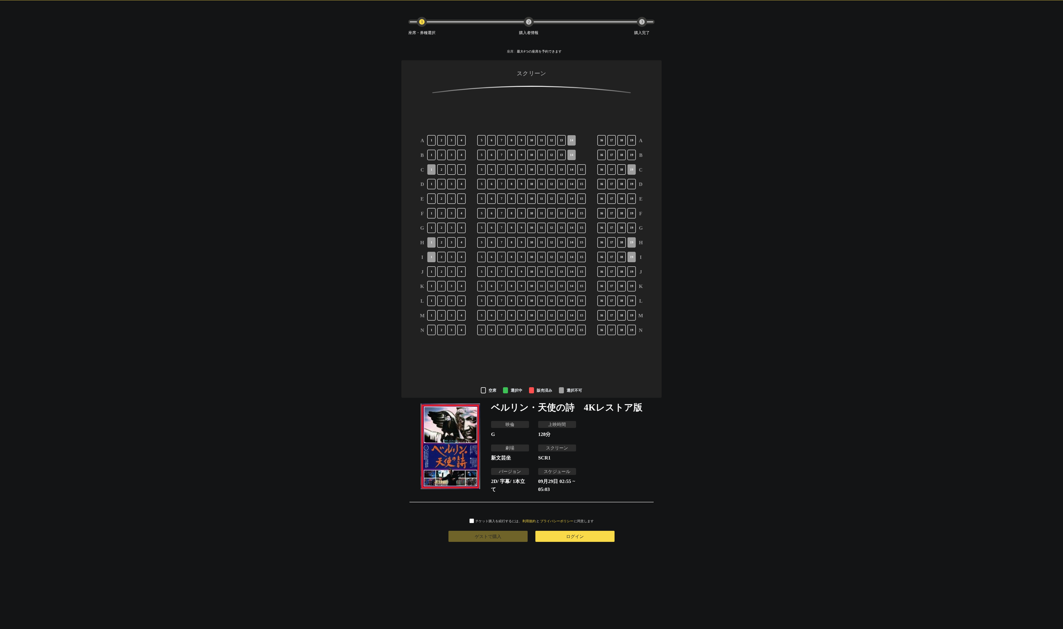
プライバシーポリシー (556, 521)
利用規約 (529, 521)
